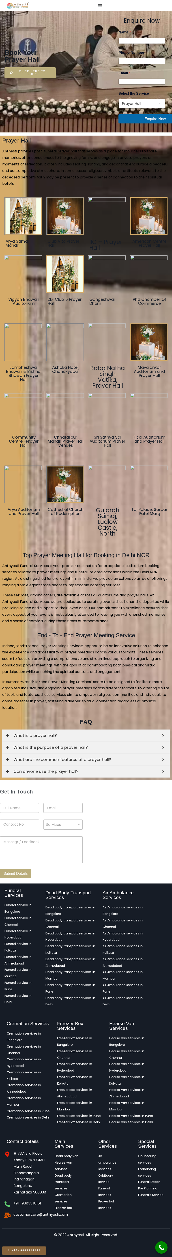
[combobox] (62, 825)
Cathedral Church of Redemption (66, 511)
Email (124, 73)
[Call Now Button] (161, 1247)
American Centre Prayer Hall (149, 243)
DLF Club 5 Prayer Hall (64, 301)
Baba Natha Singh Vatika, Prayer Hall (107, 377)
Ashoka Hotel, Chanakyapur (65, 369)
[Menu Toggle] (100, 5)
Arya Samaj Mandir (17, 243)
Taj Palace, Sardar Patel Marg (149, 511)
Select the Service (133, 93)
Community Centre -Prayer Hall (24, 441)
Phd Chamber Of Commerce (149, 301)
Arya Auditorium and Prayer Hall (24, 511)
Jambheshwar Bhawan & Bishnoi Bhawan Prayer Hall (23, 373)
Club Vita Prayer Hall (63, 243)
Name (124, 32)
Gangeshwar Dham (102, 301)
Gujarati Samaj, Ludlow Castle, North (107, 522)
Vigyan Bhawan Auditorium (23, 301)
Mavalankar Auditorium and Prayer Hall (149, 371)
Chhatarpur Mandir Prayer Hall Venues (66, 441)
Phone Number (131, 53)
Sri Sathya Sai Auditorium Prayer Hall (107, 441)
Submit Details (15, 873)
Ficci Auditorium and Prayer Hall (149, 439)
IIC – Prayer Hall (105, 245)
